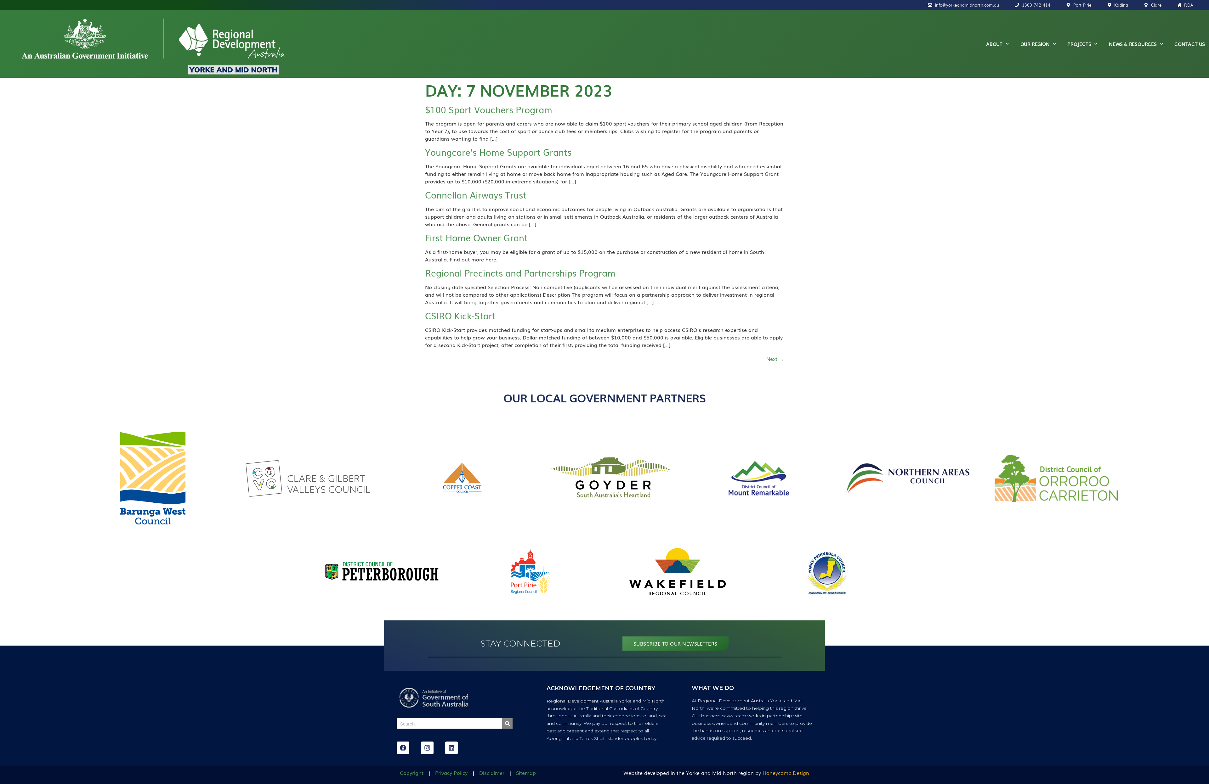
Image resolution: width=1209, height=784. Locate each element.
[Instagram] (427, 748)
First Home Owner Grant (476, 237)
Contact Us (1189, 43)
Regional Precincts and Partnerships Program (520, 272)
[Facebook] (403, 748)
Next (775, 358)
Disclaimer (491, 772)
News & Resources (1133, 43)
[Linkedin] (451, 748)
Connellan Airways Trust (475, 194)
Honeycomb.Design (786, 772)
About (994, 43)
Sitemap (526, 772)
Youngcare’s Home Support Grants (498, 151)
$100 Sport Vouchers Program (488, 109)
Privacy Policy (451, 772)
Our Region (1035, 43)
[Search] (507, 723)
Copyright (411, 772)
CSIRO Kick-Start (460, 315)
